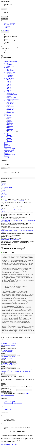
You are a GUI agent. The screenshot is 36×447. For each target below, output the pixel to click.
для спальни (10, 106)
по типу (6, 67)
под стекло (10, 70)
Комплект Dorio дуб (6, 351)
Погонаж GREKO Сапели (8, 364)
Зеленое (9, 141)
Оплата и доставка (9, 23)
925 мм (9, 90)
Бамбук (9, 118)
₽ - (16, 172)
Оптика (9, 124)
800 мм (9, 85)
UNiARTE (10, 75)
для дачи (9, 111)
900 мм (9, 88)
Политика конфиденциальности (13, 403)
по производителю (9, 72)
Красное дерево (11, 97)
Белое (9, 135)
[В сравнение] (19, 355)
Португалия (10, 66)
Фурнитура (7, 142)
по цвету (6, 91)
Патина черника (12, 94)
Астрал (9, 117)
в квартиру (10, 112)
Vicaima (9, 76)
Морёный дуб (11, 93)
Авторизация (8, 4)
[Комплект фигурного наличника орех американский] (16, 370)
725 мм (9, 84)
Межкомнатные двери (10, 61)
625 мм (9, 81)
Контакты (7, 26)
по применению (8, 100)
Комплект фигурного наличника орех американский (16, 371)
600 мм (9, 79)
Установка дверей (9, 24)
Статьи (6, 153)
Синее (9, 138)
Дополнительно (4, 412)
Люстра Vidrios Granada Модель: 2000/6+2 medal (14, 200)
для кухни (10, 103)
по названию (7, 115)
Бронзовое (10, 136)
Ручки (6, 144)
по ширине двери (9, 78)
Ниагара (9, 121)
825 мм (9, 87)
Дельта (9, 120)
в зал (8, 105)
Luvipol (9, 73)
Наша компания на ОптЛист (9, 444)
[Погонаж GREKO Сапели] (9, 363)
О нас (2, 406)
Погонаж (6, 156)
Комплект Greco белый (7, 358)
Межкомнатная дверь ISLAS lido (10, 239)
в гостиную (10, 108)
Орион (9, 127)
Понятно (3, 383)
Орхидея (9, 130)
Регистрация (7, 6)
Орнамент (10, 129)
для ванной (10, 102)
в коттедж (10, 109)
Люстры (6, 157)
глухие (9, 69)
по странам (7, 63)
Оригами (10, 126)
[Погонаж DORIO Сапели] (8, 343)
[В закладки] (17, 355)
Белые (9, 96)
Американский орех (13, 99)
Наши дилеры (8, 151)
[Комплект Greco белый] (8, 356)
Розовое (9, 139)
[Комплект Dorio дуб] (7, 350)
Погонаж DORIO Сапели (8, 345)
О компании (7, 147)
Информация (4, 398)
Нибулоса (10, 123)
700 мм (9, 82)
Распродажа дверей (9, 154)
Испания (9, 64)
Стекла (6, 114)
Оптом (6, 27)
